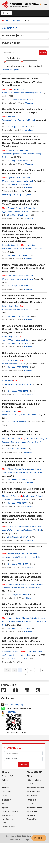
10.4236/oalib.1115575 (16, 421)
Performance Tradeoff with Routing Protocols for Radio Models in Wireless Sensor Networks (22, 82)
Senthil (27, 438)
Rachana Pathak (23, 177)
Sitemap (5, 788)
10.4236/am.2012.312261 (18, 316)
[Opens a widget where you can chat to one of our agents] (38, 838)
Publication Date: (13, 58)
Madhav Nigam (40, 438)
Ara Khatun (10, 275)
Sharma (8, 116)
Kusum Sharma (22, 618)
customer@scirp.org (14, 704)
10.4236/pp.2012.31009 (17, 127)
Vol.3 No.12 (26, 309)
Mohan (8, 469)
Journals (16, 20)
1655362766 (10, 712)
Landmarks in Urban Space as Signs (21, 377)
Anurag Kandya (21, 469)
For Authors (32, 784)
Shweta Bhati (31, 554)
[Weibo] (38, 690)
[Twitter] (3, 690)
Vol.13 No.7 (32, 415)
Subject (5, 780)
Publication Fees (34, 791)
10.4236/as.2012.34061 (17, 503)
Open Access (32, 804)
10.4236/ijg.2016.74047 (17, 255)
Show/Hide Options (11, 69)
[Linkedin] (27, 690)
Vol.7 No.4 (38, 248)
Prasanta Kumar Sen (11, 245)
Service (6, 799)
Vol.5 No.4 (28, 181)
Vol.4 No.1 (25, 340)
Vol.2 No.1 (25, 211)
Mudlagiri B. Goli (9, 496)
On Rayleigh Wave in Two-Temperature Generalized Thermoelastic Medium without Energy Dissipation (24, 329)
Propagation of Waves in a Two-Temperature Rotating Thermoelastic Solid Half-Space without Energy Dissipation (24, 298)
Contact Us (7, 791)
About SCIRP (34, 772)
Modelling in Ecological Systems (17, 195)
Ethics (29, 776)
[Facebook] (15, 690)
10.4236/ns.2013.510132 (17, 367)
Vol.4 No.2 (37, 530)
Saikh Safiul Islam (37, 618)
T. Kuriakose (35, 526)
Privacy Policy (32, 819)
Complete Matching (15, 66)
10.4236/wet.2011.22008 (17, 99)
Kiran (19, 306)
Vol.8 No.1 (28, 279)
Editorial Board (35, 66)
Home (7, 20)
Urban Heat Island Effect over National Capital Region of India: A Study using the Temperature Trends (23, 461)
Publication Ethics (34, 808)
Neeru (18, 360)
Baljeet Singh (7, 306)
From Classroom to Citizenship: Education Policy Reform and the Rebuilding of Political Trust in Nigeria (24, 404)
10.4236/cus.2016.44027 (17, 391)
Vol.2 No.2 (39, 93)
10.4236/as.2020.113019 (17, 659)
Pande (23, 496)
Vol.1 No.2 (36, 442)
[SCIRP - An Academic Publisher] (19, 5)
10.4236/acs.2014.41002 (17, 564)
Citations (29, 103)
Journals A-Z (7, 776)
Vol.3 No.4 (25, 500)
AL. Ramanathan (21, 526)
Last (24, 674)
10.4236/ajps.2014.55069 (18, 594)
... (37, 670)
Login (6, 13)
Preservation (32, 811)
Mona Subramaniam (11, 438)
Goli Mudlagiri (8, 652)
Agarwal (8, 177)
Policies (31, 799)
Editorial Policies (34, 780)
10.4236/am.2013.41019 (17, 343)
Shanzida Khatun (26, 275)
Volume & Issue (8, 827)
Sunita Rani (7, 360)
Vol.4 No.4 (26, 384)
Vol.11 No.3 (25, 655)
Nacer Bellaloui (36, 496)
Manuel (8, 150)
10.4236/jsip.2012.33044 (17, 160)
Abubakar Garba (11, 411)
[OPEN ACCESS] (41, 5)
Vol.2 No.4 (37, 472)
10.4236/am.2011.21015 (17, 215)
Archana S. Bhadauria (25, 208)
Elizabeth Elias (22, 150)
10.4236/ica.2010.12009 (17, 449)
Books (4, 784)
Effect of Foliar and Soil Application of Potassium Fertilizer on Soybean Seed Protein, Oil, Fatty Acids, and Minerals (22, 577)
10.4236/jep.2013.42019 (17, 537)
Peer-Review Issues (35, 788)
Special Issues (33, 795)
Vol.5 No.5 (37, 588)
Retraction (31, 815)
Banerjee (28, 245)
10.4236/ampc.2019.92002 (18, 628)
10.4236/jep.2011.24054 (17, 479)
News (4, 795)
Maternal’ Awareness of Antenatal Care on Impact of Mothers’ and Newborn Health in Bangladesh (23, 268)
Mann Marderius (35, 652)
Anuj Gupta (20, 554)
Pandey (8, 618)
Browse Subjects (12, 35)
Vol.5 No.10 (21, 364)
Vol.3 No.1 (30, 120)
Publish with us (11, 43)
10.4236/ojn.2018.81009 (17, 286)
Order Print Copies (10, 811)
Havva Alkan (9, 381)
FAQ (4, 823)
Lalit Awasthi (18, 89)
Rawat (7, 526)
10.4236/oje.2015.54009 (17, 184)
